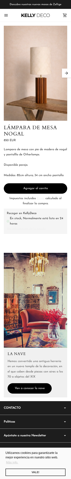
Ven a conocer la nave (30, 388)
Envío (40, 198)
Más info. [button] (12, 462)
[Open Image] (35, 73)
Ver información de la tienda (26, 228)
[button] (66, 73)
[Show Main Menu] (6, 15)
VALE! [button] (35, 472)
